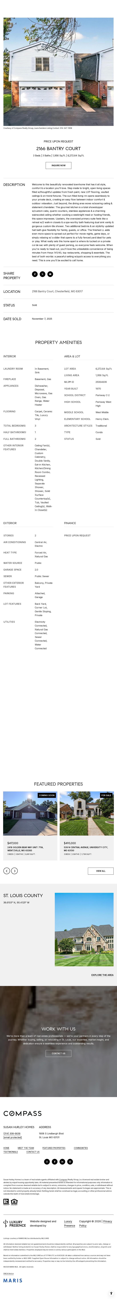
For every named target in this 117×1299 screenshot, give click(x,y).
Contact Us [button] (58, 1053)
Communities (81, 1148)
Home (6, 1148)
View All (100, 871)
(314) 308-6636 (11, 1133)
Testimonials (10, 1152)
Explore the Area (102, 975)
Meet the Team (26, 1148)
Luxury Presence (69, 1223)
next (14, 871)
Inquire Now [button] (58, 165)
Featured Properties (54, 1148)
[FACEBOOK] (55, 1162)
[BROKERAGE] (70, 1162)
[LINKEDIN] (62, 1162)
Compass (63, 1180)
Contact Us (33, 1152)
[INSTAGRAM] (47, 1162)
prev (6, 871)
